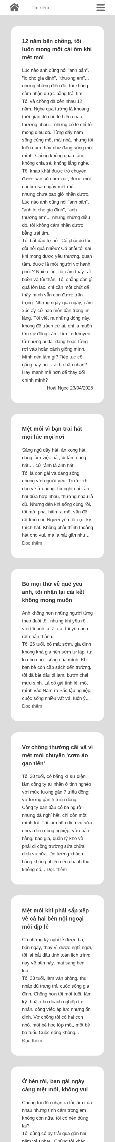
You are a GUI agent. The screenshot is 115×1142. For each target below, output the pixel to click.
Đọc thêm (32, 543)
